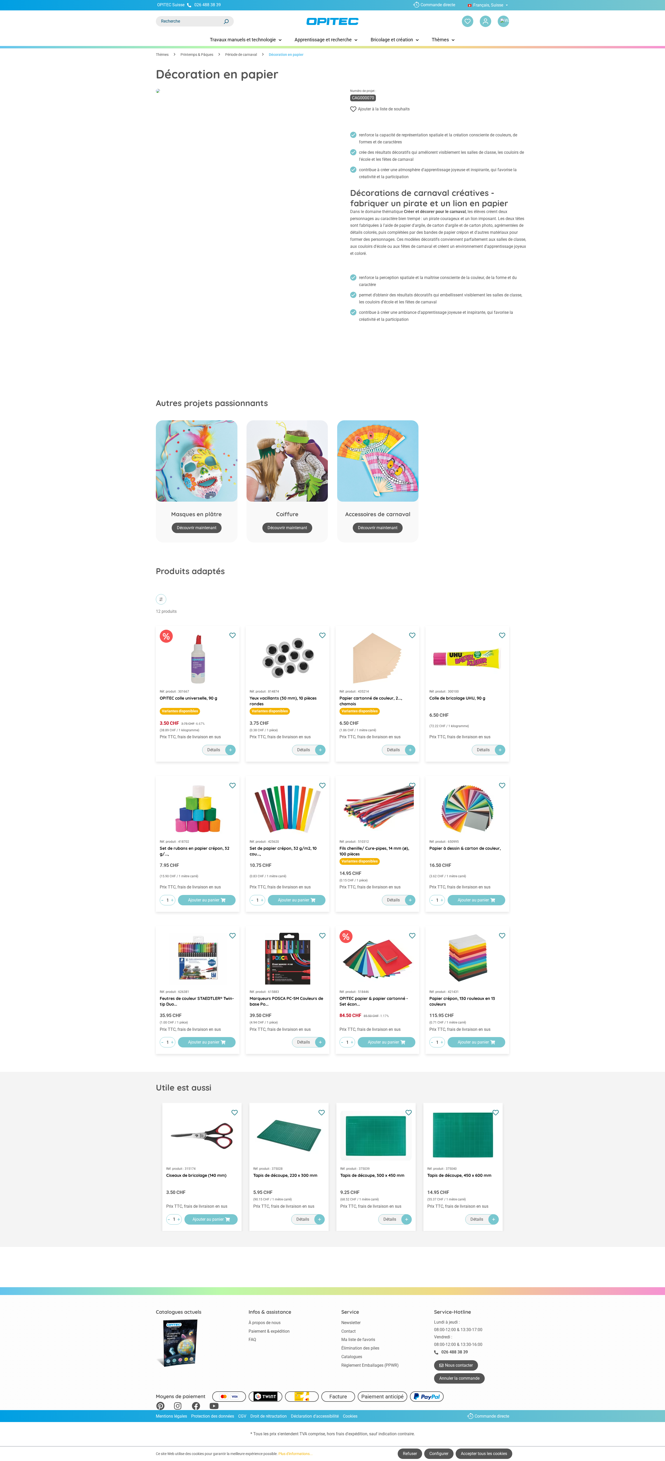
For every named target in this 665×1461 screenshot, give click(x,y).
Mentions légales (171, 1416)
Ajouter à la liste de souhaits (384, 109)
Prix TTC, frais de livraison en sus (190, 736)
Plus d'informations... (295, 1454)
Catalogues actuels (178, 1312)
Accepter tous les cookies (484, 1453)
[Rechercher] (226, 21)
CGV (242, 1416)
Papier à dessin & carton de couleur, (465, 848)
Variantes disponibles (180, 711)
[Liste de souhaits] (467, 21)
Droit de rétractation (268, 1416)
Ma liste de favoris (358, 1339)
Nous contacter (459, 1365)
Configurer (438, 1453)
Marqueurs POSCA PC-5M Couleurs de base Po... (286, 1001)
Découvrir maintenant (196, 527)
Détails (213, 749)
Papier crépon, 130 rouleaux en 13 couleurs (462, 1001)
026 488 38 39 (207, 4)
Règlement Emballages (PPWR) (370, 1365)
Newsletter (351, 1322)
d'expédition (356, 1433)
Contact (348, 1331)
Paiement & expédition (269, 1331)
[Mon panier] (503, 21)
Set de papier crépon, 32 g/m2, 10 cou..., (283, 851)
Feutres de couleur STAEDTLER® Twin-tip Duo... (197, 1001)
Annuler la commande (459, 1378)
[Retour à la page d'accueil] (332, 21)
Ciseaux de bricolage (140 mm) (196, 1175)
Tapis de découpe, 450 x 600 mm (459, 1175)
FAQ (252, 1339)
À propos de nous (265, 1322)
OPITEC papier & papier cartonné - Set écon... (374, 1001)
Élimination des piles (360, 1348)
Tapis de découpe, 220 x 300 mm (285, 1175)
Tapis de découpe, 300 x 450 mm (372, 1175)
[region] (332, 1167)
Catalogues (351, 1356)
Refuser (410, 1453)
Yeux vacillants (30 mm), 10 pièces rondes (283, 700)
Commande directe (438, 4)
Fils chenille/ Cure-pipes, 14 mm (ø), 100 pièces (374, 851)
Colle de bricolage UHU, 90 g (457, 698)
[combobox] (189, 21)
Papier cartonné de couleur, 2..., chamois (371, 700)
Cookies (350, 1416)
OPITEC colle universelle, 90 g (188, 698)
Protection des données (212, 1416)
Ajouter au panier (203, 900)
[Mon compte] (485, 21)
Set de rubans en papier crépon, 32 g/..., (194, 851)
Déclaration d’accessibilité (315, 1416)
